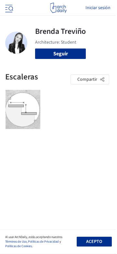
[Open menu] (8, 7)
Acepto (94, 241)
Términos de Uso (16, 241)
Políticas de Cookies (18, 246)
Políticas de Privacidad (43, 241)
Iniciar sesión (97, 8)
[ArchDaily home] (58, 8)
